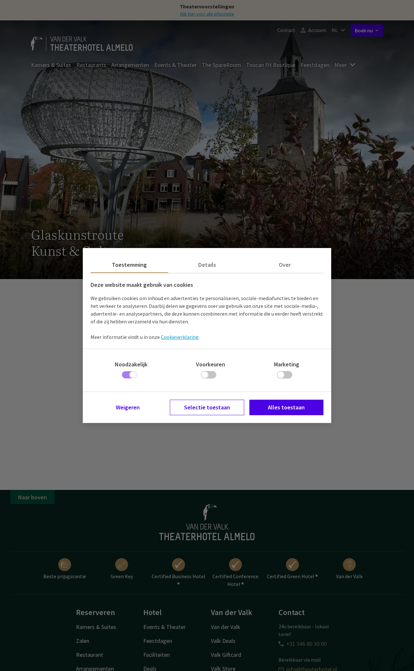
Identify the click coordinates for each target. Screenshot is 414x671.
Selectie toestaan (207, 407)
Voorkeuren (210, 364)
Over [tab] (285, 264)
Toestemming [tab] (129, 264)
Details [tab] (207, 264)
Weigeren (128, 407)
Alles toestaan (286, 407)
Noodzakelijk (131, 364)
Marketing (286, 364)
